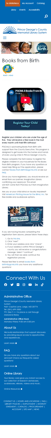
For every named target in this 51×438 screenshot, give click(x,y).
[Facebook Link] (5, 284)
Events (22, 10)
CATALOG (22, 406)
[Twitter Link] (11, 284)
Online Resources (12, 389)
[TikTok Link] (42, 284)
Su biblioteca (12, 3)
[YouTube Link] (30, 284)
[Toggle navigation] (4, 37)
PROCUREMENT (36, 406)
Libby (13, 10)
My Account (28, 3)
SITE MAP (28, 409)
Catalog (41, 3)
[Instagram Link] (24, 284)
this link (16, 238)
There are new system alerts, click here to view (24, 418)
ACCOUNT (16, 409)
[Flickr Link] (18, 284)
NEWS (36, 409)
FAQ (4, 172)
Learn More (9, 343)
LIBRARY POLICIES (12, 404)
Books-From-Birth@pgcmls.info (23, 170)
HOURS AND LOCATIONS (28, 401)
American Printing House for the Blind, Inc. (25, 194)
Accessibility (34, 10)
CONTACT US (9, 401)
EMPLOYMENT (29, 404)
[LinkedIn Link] (36, 284)
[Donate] (25, 216)
